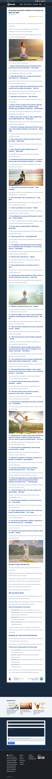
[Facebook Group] (39, 1)
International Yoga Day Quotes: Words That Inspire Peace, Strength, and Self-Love (12, 711)
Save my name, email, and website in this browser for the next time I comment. (20, 738)
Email (10, 725)
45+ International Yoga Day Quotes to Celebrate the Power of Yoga (25, 711)
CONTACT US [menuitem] (13, 1)
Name (10, 722)
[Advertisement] (26, 689)
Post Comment (11, 742)
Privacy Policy (22, 760)
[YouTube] (42, 1)
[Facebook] (35, 1)
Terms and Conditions (22, 763)
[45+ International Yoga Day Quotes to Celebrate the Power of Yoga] (26, 706)
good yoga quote (18, 31)
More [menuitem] (40, 4)
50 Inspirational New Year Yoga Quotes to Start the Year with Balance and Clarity (38, 711)
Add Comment (11, 729)
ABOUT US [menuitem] (8, 1)
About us (21, 757)
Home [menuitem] (21, 4)
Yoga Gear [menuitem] (35, 4)
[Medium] (44, 1)
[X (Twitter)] (37, 1)
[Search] (44, 4)
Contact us (22, 758)
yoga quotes (13, 596)
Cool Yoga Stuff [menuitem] (28, 4)
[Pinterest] (41, 1)
